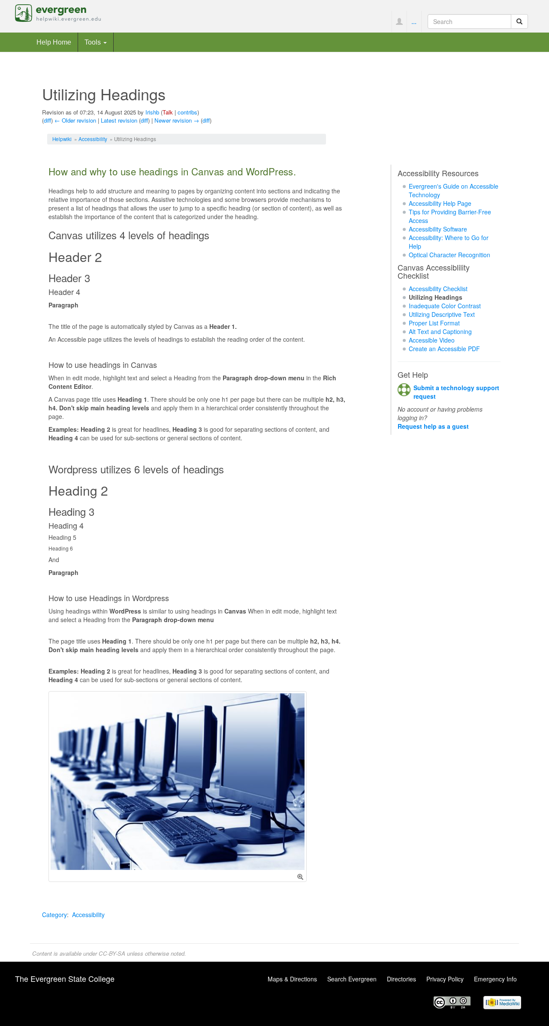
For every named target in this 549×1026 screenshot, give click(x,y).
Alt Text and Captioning (440, 331)
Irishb (152, 112)
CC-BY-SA (112, 953)
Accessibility (92, 138)
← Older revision (75, 120)
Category (54, 914)
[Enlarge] (300, 877)
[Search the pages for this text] (519, 21)
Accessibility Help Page (440, 203)
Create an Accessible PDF (444, 348)
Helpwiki (62, 138)
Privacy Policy (445, 979)
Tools (93, 42)
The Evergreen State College (65, 978)
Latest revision (119, 120)
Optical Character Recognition (449, 254)
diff (47, 120)
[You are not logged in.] (399, 21)
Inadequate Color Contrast (445, 305)
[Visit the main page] (58, 12)
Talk (168, 112)
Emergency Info (495, 979)
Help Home (53, 42)
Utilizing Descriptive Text (442, 314)
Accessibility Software (438, 229)
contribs (187, 112)
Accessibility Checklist (438, 288)
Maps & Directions (292, 979)
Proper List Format (434, 323)
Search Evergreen (352, 979)
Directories (401, 979)
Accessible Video (432, 340)
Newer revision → (176, 120)
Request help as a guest (433, 426)
